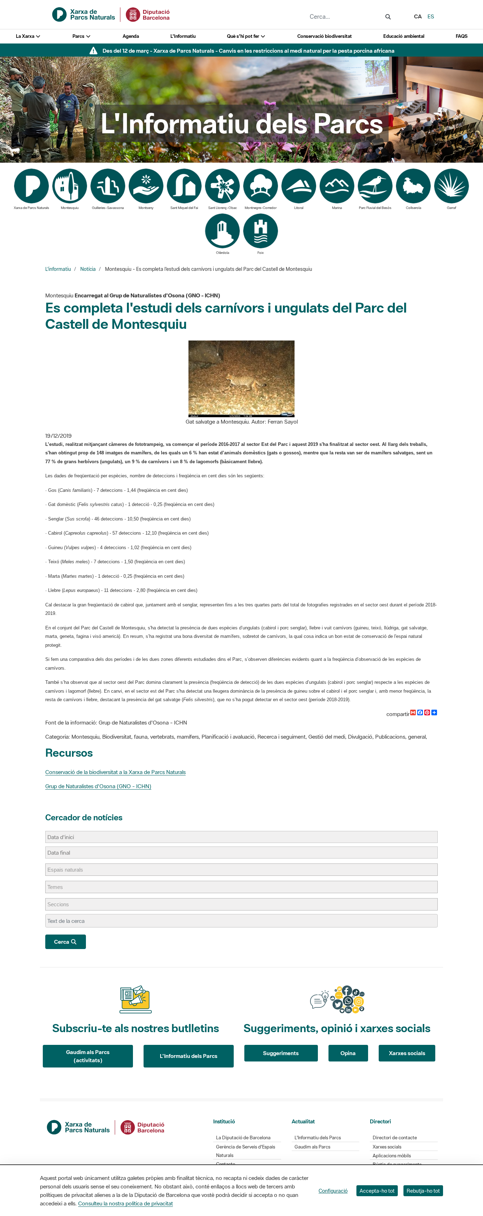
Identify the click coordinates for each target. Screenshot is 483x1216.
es (430, 16)
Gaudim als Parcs (312, 1147)
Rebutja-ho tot (423, 1190)
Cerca (62, 941)
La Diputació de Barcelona (243, 1138)
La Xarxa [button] (25, 36)
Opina (348, 1053)
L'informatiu (58, 269)
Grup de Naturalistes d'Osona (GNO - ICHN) (98, 786)
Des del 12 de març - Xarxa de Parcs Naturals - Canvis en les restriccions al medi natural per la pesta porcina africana (249, 50)
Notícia (88, 269)
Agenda (131, 36)
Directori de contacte (395, 1138)
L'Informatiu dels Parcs (188, 1055)
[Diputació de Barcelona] (106, 1126)
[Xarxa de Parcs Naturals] (111, 13)
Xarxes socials (407, 1053)
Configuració (333, 1190)
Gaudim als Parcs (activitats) (88, 1056)
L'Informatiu (183, 36)
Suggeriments (281, 1053)
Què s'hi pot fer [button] (243, 36)
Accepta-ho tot (377, 1190)
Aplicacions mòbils (392, 1156)
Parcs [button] (79, 36)
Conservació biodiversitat (324, 36)
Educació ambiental (403, 36)
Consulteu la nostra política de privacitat (125, 1203)
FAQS (461, 36)
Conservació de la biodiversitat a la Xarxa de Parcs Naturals (115, 771)
